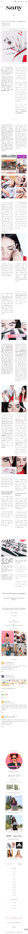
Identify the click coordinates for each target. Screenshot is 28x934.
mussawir (8, 701)
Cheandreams (9, 675)
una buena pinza (23, 202)
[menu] (2, 1)
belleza (8, 608)
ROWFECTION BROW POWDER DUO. (21, 351)
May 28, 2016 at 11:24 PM (10, 677)
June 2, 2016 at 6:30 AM (10, 717)
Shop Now (3, 709)
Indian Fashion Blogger (6, 667)
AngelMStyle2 (9, 662)
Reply (2, 671)
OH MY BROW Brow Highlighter (21, 442)
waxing (23, 609)
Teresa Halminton (11, 716)
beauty (4, 608)
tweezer (16, 609)
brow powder (13, 608)
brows (19, 608)
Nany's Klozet (12, 932)
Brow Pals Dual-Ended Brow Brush (7, 350)
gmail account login (5, 724)
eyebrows (11, 609)
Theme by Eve (19, 932)
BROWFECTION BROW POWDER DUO (7, 347)
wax (20, 609)
